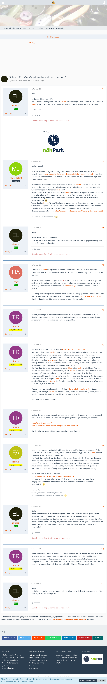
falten (57, 378)
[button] (3, 2)
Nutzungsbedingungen (38, 655)
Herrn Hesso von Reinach (72, 349)
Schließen (101, 680)
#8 (103, 445)
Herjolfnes (69, 286)
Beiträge (8, 113)
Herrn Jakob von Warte (77, 389)
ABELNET (69, 660)
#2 (103, 161)
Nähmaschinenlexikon (11, 660)
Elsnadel (14, 80)
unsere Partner (8, 668)
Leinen (92, 452)
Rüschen (51, 360)
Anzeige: (32, 42)
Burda (33, 104)
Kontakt (32, 665)
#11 (102, 584)
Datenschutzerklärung (38, 660)
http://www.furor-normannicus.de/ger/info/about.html (53, 425)
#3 (103, 228)
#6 (103, 345)
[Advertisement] (53, 58)
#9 (103, 506)
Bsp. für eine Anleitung (89, 296)
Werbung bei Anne (36, 663)
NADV (58, 663)
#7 (103, 410)
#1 (103, 89)
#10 (102, 549)
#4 (103, 265)
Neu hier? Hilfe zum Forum (13, 657)
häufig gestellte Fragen (11, 655)
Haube (63, 101)
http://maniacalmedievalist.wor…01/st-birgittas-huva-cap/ (78, 211)
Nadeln (52, 381)
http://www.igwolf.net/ (40, 423)
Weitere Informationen (88, 680)
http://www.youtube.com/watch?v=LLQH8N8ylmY (51, 476)
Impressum (33, 668)
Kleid (58, 190)
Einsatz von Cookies (37, 657)
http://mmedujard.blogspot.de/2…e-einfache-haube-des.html (68, 174)
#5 (103, 310)
